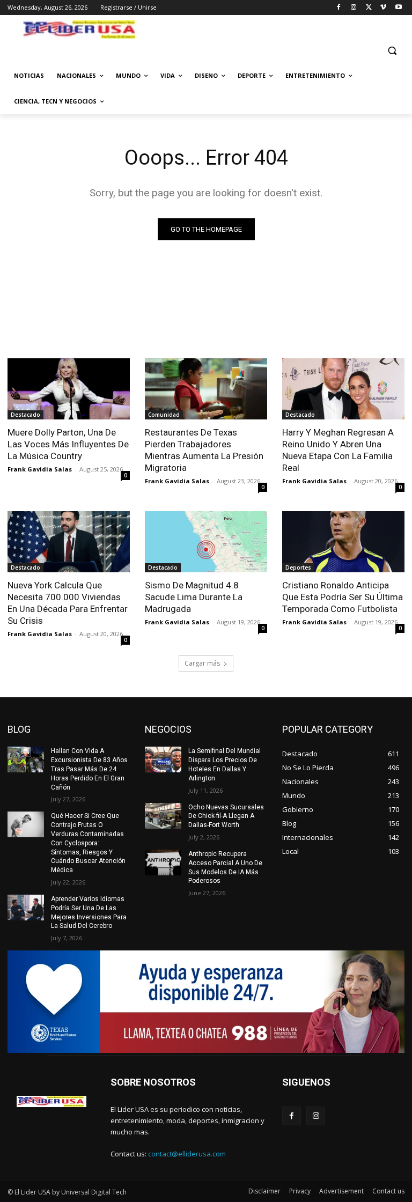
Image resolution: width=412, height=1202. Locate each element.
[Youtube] (398, 8)
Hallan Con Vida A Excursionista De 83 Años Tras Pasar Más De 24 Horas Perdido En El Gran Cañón (89, 769)
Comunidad (164, 414)
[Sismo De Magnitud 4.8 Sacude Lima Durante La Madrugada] (206, 541)
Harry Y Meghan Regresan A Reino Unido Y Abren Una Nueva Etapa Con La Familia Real (338, 450)
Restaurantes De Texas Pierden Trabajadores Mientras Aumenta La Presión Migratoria (204, 450)
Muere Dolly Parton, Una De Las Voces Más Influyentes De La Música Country (68, 444)
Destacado (25, 414)
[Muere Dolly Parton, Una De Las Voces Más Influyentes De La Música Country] (69, 388)
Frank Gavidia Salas (40, 469)
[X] (369, 8)
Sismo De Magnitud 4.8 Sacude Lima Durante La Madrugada (193, 597)
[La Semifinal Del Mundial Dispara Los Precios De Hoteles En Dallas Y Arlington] (163, 759)
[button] (391, 50)
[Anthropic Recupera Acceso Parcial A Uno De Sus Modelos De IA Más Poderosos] (163, 862)
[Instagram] (354, 8)
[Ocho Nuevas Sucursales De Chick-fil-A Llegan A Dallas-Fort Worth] (163, 816)
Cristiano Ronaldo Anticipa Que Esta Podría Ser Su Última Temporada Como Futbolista (342, 597)
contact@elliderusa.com (187, 1154)
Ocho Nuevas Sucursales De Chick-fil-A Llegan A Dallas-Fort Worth (226, 816)
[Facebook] (339, 8)
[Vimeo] (383, 8)
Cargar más (202, 663)
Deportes (298, 567)
